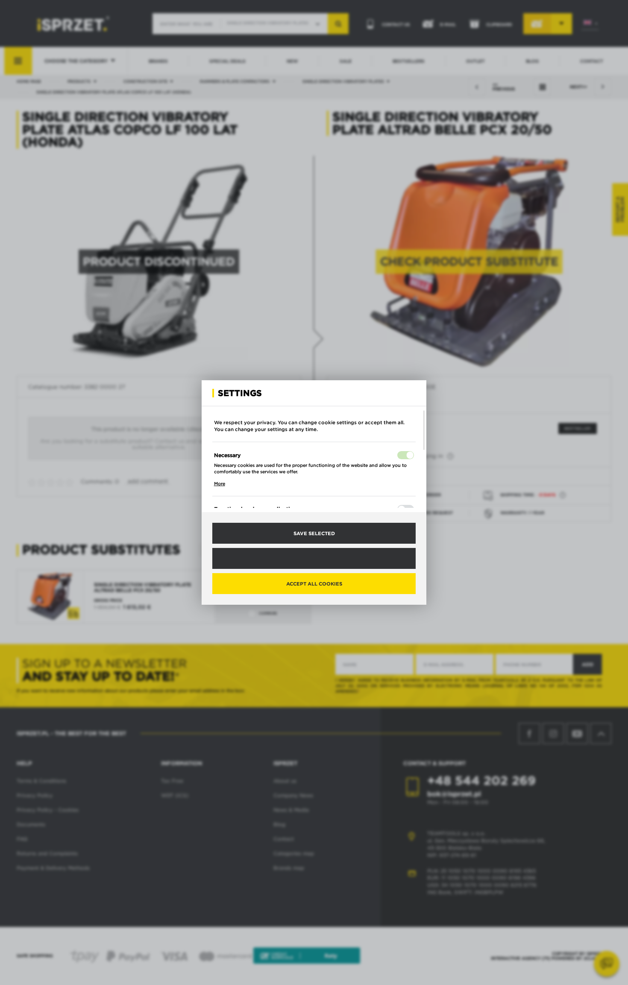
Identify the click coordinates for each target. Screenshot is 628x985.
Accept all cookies (314, 583)
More (219, 484)
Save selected (314, 533)
